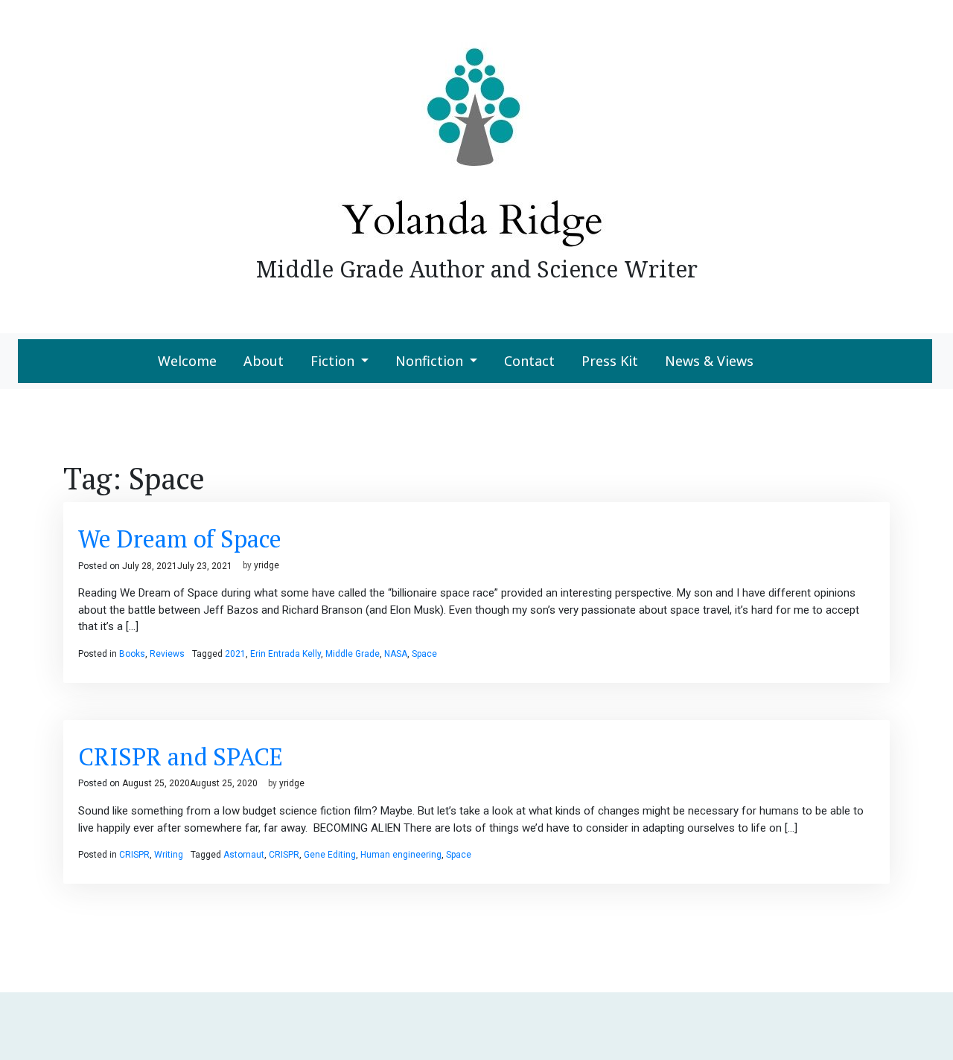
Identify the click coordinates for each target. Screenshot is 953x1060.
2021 (235, 654)
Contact (529, 361)
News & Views (709, 361)
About (263, 361)
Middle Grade (352, 654)
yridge (266, 566)
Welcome (187, 361)
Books (132, 654)
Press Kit (609, 361)
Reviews (167, 654)
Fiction (332, 361)
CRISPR (134, 854)
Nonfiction (429, 361)
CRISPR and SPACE (180, 756)
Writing (168, 854)
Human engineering (401, 854)
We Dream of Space (179, 538)
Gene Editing (330, 854)
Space (424, 654)
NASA (395, 654)
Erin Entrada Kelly (285, 654)
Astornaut (243, 854)
